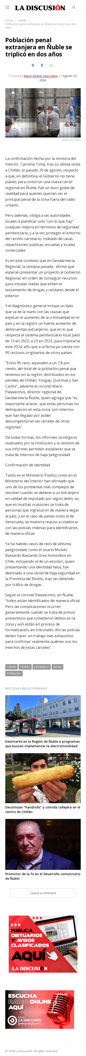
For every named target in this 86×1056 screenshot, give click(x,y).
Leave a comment (43, 893)
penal (57, 667)
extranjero (41, 667)
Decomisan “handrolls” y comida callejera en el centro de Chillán (42, 809)
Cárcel (11, 667)
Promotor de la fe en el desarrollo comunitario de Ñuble (42, 876)
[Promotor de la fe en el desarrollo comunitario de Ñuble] (42, 822)
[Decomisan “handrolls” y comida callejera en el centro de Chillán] (42, 756)
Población (14, 673)
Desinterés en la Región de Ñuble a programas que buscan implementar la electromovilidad (42, 743)
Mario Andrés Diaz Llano (41, 76)
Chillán (25, 667)
